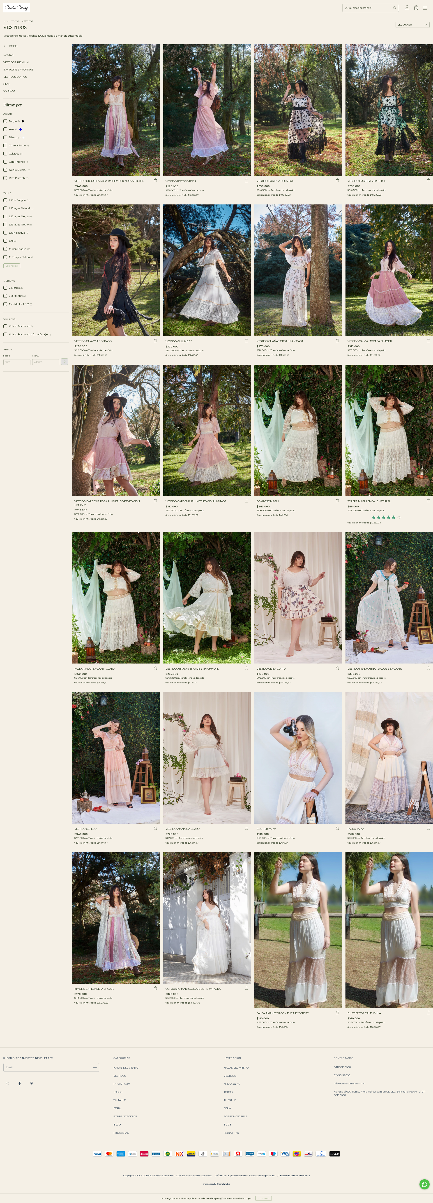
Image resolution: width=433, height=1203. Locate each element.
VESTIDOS (119, 1076)
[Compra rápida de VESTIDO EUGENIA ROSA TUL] (337, 180)
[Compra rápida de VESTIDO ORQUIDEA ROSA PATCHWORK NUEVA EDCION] (155, 180)
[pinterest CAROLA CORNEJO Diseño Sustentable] (32, 1084)
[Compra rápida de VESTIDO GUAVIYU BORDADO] (155, 340)
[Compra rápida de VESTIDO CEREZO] (155, 828)
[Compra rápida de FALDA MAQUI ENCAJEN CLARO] (155, 668)
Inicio (5, 21)
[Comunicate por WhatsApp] (424, 1184)
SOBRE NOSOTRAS (125, 1116)
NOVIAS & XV (121, 1084)
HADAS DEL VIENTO (125, 1067)
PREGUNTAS (121, 1133)
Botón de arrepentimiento (295, 1175)
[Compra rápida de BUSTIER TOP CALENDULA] (428, 1012)
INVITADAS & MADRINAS (18, 69)
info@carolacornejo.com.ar (349, 1083)
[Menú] (425, 8)
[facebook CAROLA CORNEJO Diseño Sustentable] (20, 1084)
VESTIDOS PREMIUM (16, 62)
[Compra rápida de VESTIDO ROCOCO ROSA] (246, 180)
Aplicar (64, 361)
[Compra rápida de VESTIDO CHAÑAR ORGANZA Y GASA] (337, 340)
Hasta (35, 356)
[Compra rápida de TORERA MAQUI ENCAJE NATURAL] (428, 500)
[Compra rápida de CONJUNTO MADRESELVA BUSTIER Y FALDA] (246, 988)
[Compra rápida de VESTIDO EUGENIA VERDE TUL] (428, 180)
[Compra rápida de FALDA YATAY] (428, 828)
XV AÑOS (9, 91)
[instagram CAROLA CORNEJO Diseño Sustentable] (7, 1084)
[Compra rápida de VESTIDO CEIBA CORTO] (337, 668)
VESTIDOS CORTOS (15, 77)
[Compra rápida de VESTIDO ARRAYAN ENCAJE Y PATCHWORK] (246, 668)
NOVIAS (8, 55)
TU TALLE (119, 1100)
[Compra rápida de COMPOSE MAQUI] (337, 500)
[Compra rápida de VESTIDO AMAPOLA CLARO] (246, 828)
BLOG (117, 1124)
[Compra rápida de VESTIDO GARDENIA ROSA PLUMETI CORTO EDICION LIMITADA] (155, 500)
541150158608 (342, 1067)
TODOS (15, 21)
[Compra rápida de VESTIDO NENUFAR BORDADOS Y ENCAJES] (428, 668)
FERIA (117, 1108)
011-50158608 (342, 1075)
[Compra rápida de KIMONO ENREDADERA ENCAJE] (155, 988)
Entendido (263, 1198)
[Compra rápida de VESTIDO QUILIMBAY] (246, 340)
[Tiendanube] (217, 1185)
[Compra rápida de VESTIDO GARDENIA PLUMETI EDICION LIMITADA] (246, 500)
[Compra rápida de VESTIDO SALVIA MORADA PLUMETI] (428, 340)
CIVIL (6, 84)
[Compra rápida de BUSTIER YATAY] (337, 828)
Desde (6, 356)
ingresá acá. (269, 1175)
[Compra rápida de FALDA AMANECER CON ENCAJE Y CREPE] (337, 1012)
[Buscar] (394, 8)
